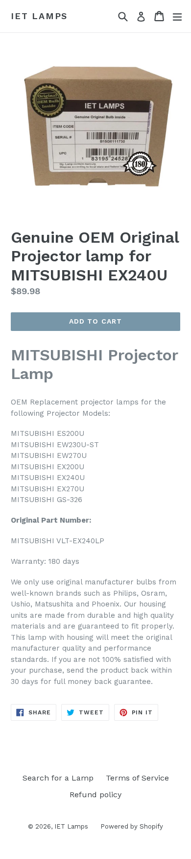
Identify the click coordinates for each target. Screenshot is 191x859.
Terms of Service (137, 778)
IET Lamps (39, 16)
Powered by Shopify (131, 826)
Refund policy (95, 794)
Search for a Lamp (58, 778)
